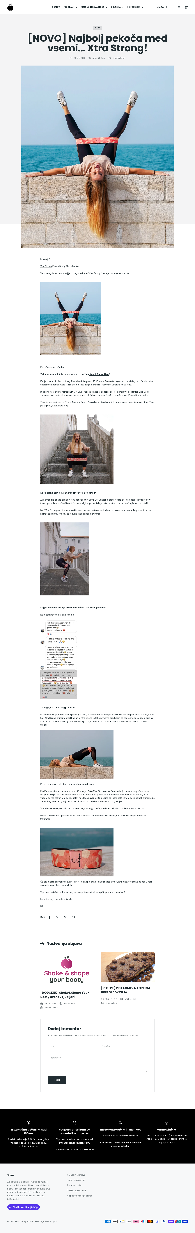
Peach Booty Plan (99, 374)
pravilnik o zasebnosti (112, 1035)
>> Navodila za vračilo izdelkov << (120, 1135)
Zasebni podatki (75, 1185)
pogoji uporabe (131, 1035)
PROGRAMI (69, 7)
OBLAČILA (116, 7)
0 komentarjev (118, 58)
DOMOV (56, 7)
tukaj (70, 885)
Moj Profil (162, 7)
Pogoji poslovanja (76, 1180)
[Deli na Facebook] (49, 917)
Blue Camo (144, 391)
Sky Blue (78, 391)
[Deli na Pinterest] (65, 917)
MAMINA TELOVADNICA (92, 7)
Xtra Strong (46, 266)
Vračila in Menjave (76, 1175)
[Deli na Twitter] (57, 917)
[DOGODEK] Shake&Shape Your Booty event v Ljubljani (64, 994)
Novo (97, 28)
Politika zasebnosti (76, 1190)
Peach (67, 391)
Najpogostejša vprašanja (79, 1195)
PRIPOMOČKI (133, 7)
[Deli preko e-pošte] (73, 917)
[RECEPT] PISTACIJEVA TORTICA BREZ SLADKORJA (125, 990)
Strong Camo (71, 402)
